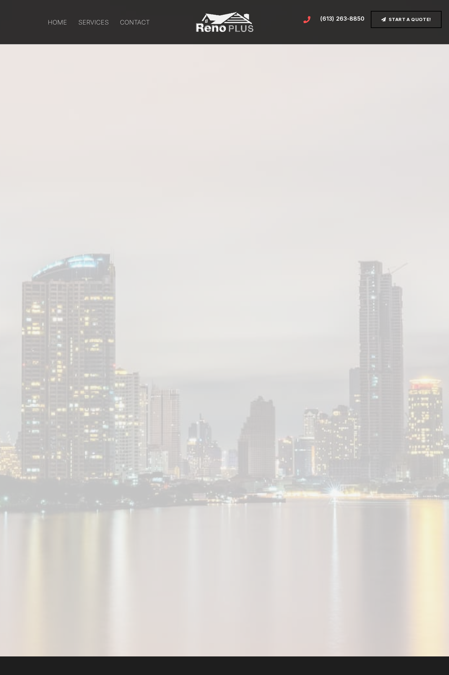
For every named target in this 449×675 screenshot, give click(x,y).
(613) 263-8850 (342, 18)
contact (135, 22)
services (93, 22)
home (57, 22)
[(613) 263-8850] (307, 19)
